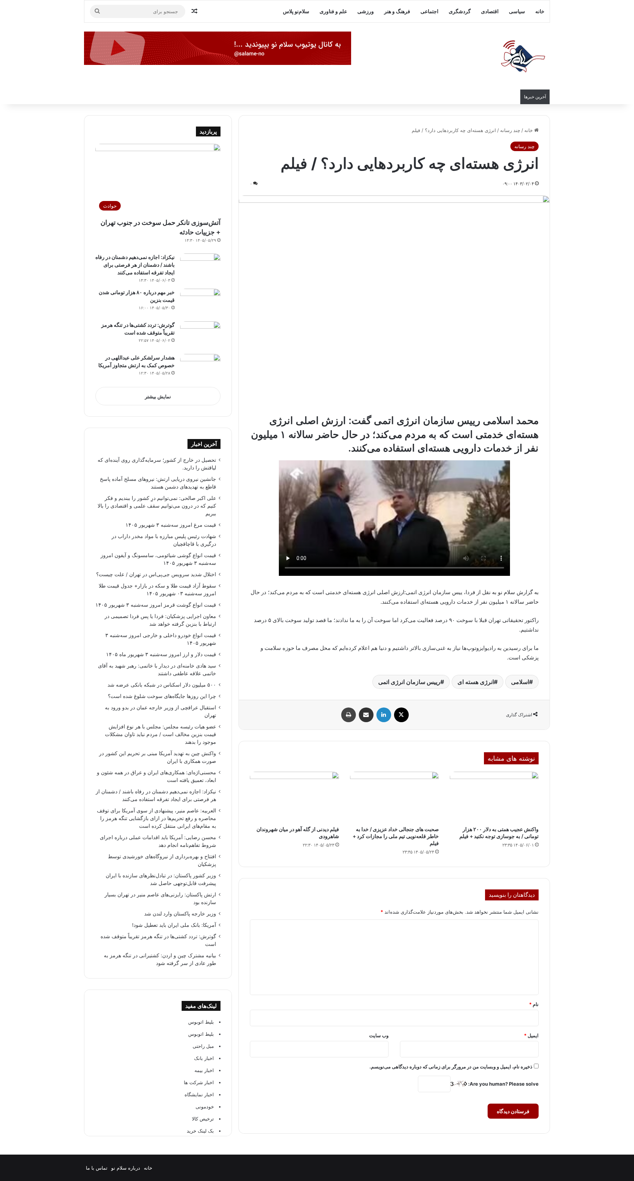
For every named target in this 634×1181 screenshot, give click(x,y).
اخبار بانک (204, 1058)
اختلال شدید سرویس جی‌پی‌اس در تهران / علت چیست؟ (156, 574)
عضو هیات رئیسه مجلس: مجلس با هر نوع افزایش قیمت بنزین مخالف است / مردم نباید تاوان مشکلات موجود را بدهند (160, 734)
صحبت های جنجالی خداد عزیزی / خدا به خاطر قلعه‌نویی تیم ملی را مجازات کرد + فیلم (396, 836)
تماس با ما (97, 1168)
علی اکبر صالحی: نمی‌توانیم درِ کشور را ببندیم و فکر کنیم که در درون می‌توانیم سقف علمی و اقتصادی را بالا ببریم (157, 505)
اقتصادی (490, 11)
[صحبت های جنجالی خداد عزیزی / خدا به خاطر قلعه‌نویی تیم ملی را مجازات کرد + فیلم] (394, 797)
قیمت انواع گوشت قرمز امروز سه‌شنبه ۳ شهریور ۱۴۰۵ (155, 605)
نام (534, 1004)
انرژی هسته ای (476, 681)
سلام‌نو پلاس (296, 11)
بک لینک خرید (200, 1131)
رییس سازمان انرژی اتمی (409, 681)
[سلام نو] (522, 56)
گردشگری (460, 11)
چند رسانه (510, 130)
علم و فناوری (333, 11)
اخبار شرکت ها (199, 1082)
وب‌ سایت (379, 1035)
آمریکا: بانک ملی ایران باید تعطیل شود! (174, 925)
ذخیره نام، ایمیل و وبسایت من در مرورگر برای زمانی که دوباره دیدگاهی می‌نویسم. (450, 1067)
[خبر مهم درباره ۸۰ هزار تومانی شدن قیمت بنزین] (200, 302)
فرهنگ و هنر (397, 11)
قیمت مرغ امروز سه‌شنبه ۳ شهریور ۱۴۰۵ (170, 525)
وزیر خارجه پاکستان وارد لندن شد (180, 914)
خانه (539, 11)
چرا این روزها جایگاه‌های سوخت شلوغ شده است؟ (162, 696)
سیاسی (517, 11)
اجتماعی (429, 11)
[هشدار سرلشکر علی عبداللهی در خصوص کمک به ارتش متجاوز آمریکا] (200, 367)
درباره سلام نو (125, 1168)
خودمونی (205, 1106)
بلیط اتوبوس (201, 1022)
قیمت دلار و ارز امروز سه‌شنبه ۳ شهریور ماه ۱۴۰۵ (161, 654)
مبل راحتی (203, 1046)
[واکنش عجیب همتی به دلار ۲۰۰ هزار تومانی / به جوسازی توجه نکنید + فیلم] (494, 797)
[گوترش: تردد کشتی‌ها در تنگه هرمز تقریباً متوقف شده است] (200, 335)
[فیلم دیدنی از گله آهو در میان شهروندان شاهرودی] (294, 797)
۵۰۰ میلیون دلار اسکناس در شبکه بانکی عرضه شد (162, 685)
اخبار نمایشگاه (199, 1094)
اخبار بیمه (204, 1070)
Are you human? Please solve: (503, 1084)
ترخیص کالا (203, 1119)
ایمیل (531, 1035)
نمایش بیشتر (158, 396)
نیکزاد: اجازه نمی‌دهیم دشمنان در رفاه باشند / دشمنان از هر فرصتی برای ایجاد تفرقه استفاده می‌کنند (135, 264)
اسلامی (520, 681)
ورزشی (365, 11)
